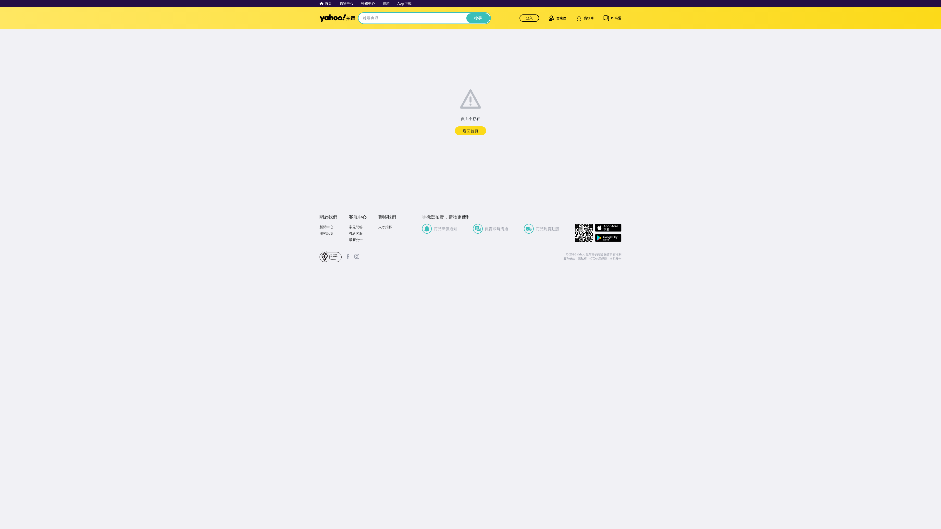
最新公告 (356, 239)
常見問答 (356, 227)
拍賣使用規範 (598, 258)
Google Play (608, 238)
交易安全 (615, 258)
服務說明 (326, 233)
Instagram (356, 256)
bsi (331, 256)
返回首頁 (470, 130)
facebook (348, 256)
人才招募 (385, 227)
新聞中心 (326, 227)
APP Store (608, 228)
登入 (529, 18)
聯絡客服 (356, 233)
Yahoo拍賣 (337, 18)
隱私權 (582, 258)
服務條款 (569, 258)
